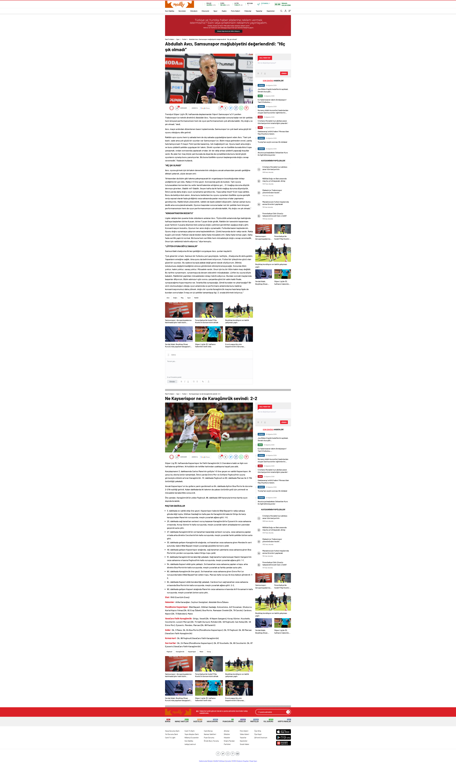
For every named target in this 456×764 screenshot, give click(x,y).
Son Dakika (169, 11)
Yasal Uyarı (253, 761)
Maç (182, 298)
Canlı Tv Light (170, 737)
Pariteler (254, 720)
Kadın (224, 11)
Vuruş (209, 652)
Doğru (175, 298)
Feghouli (169, 652)
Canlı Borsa (208, 731)
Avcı (168, 298)
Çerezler (228, 761)
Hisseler (242, 720)
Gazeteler (271, 11)
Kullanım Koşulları (243, 761)
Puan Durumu (228, 720)
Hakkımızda (203, 761)
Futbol (184, 39)
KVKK (234, 761)
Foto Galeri (235, 11)
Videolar (247, 11)
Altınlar (227, 731)
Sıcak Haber (244, 744)
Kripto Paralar (284, 720)
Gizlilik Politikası (219, 761)
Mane (201, 652)
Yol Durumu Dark (171, 734)
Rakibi (196, 298)
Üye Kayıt (258, 734)
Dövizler (227, 734)
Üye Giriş (257, 731)
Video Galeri (244, 734)
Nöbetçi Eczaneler (192, 737)
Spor (215, 11)
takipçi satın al (190, 744)
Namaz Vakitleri (182, 720)
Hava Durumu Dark (172, 731)
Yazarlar (259, 11)
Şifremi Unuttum (260, 737)
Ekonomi (205, 11)
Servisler (182, 11)
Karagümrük (180, 652)
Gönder (172, 381)
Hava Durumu (212, 720)
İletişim (210, 761)
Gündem (193, 11)
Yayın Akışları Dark (192, 734)
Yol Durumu (268, 720)
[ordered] (193, 381)
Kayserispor (192, 652)
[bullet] (197, 381)
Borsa (167, 720)
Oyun (189, 298)
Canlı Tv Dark (190, 731)
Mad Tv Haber (169, 39)
